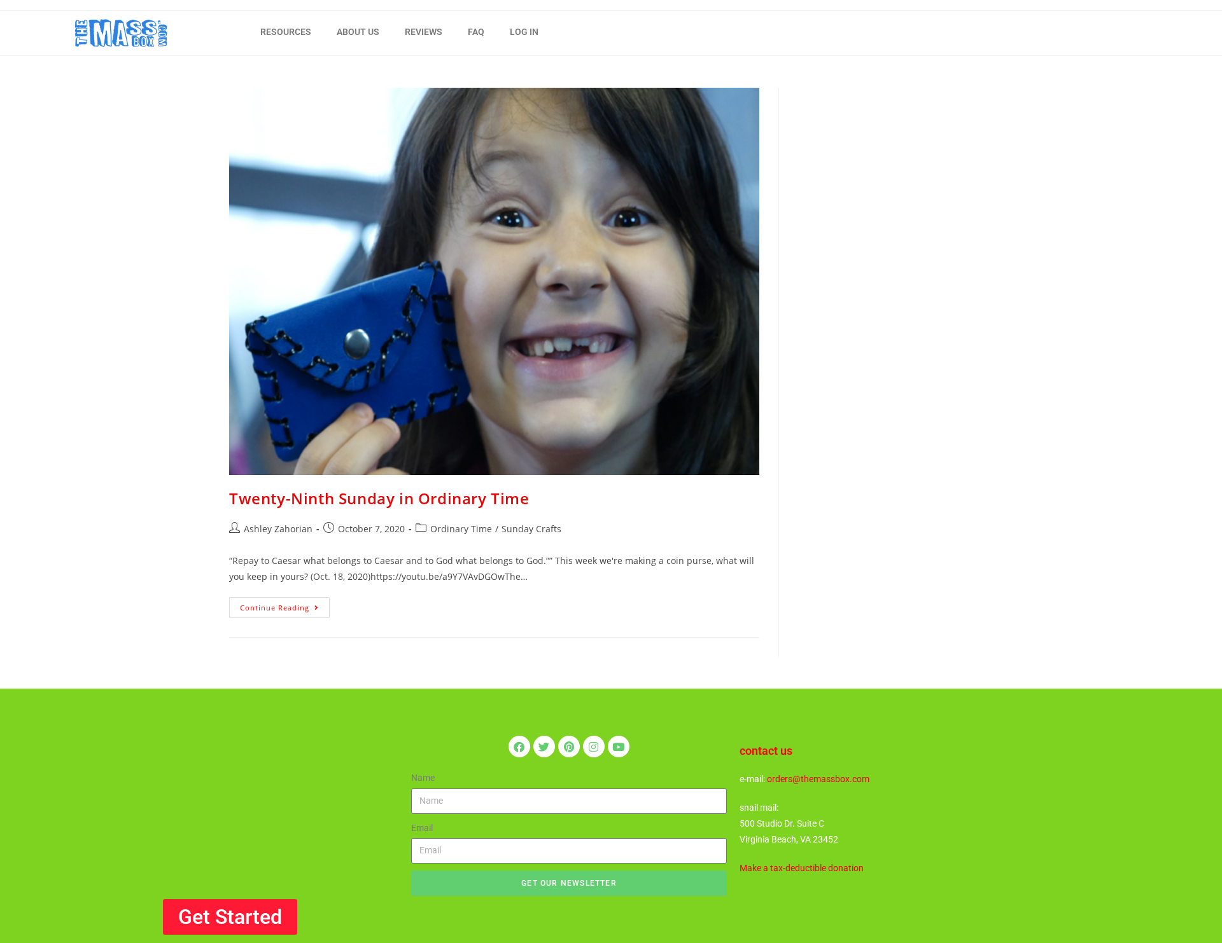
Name (423, 778)
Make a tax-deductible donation (802, 868)
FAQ (476, 32)
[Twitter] (544, 746)
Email (422, 828)
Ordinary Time (461, 529)
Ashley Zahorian (278, 529)
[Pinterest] (569, 746)
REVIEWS (423, 32)
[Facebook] (519, 746)
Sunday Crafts (531, 529)
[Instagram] (594, 746)
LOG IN (524, 32)
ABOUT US (358, 32)
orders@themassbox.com (818, 779)
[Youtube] (618, 746)
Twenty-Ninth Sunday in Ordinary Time (379, 498)
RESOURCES (285, 32)
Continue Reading (285, 604)
